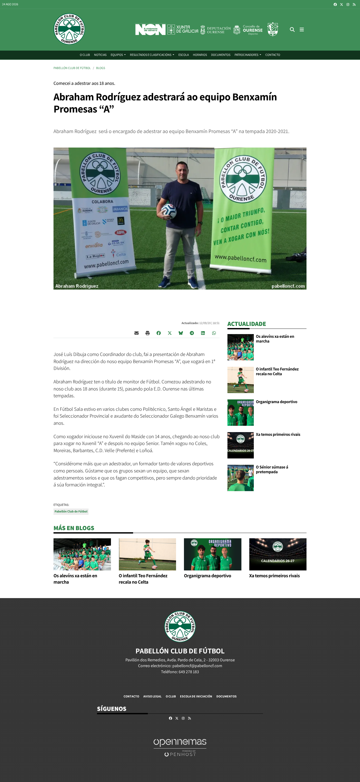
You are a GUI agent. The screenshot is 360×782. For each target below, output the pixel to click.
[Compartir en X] (169, 333)
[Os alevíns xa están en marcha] (240, 347)
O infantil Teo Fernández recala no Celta (277, 371)
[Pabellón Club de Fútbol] (69, 29)
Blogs (100, 68)
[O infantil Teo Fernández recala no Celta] (240, 379)
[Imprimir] (147, 333)
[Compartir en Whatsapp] (214, 333)
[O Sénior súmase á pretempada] (240, 477)
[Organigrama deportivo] (240, 412)
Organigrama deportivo (276, 401)
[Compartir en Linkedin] (202, 333)
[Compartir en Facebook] (158, 333)
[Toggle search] (292, 29)
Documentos (226, 696)
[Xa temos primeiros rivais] (240, 445)
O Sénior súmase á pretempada (272, 469)
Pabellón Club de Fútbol (72, 68)
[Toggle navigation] (302, 29)
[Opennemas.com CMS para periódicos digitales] (180, 747)
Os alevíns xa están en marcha (275, 339)
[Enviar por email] (136, 333)
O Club (171, 696)
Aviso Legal (152, 696)
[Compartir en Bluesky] (180, 333)
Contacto (131, 696)
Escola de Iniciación (196, 696)
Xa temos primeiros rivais (278, 434)
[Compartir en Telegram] (191, 333)
